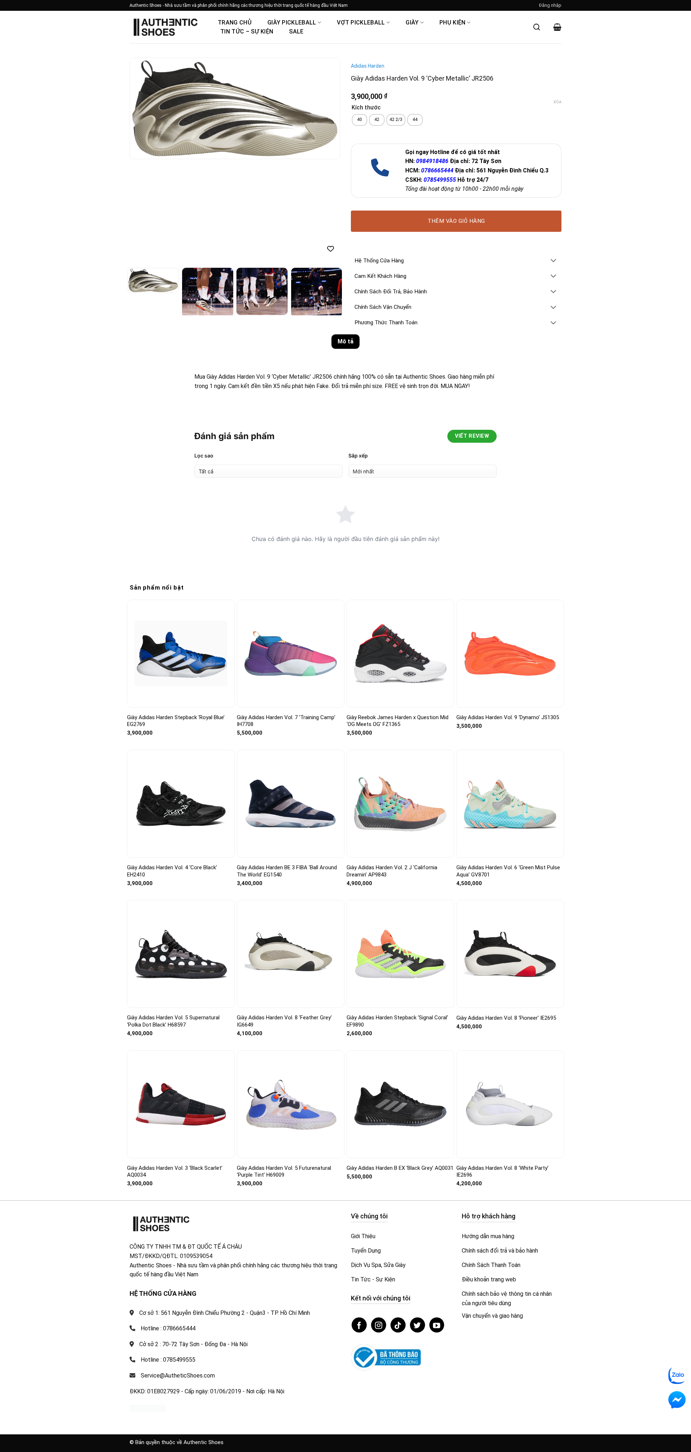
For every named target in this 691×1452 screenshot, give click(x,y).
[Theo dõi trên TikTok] (398, 1324)
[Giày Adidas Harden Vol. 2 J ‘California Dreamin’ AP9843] (400, 803)
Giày (412, 22)
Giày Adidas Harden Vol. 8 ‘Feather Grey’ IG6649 (284, 1021)
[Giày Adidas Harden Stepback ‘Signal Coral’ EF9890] (400, 954)
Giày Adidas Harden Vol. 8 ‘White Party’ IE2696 (502, 1171)
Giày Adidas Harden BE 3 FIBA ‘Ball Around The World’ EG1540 (287, 871)
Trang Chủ (235, 22)
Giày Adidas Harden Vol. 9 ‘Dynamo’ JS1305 (507, 717)
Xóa (557, 102)
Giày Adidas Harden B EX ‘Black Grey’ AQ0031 (400, 1168)
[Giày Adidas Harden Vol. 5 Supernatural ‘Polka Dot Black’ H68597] (181, 954)
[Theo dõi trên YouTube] (436, 1324)
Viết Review (472, 436)
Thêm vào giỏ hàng (456, 221)
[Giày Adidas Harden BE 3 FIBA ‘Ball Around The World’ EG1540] (290, 804)
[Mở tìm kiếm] (536, 27)
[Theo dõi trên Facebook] (359, 1324)
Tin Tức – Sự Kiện (246, 31)
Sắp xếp (358, 455)
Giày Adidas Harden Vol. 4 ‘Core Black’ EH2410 (172, 871)
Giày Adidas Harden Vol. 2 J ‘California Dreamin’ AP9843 (392, 871)
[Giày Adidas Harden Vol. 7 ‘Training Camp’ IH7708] (290, 654)
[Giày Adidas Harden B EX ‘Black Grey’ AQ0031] (400, 1104)
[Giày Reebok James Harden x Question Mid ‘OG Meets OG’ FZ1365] (400, 653)
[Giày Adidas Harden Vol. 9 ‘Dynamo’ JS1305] (510, 653)
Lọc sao (203, 455)
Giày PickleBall (291, 22)
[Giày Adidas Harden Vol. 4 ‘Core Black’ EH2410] (181, 803)
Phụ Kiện (452, 22)
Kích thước (366, 108)
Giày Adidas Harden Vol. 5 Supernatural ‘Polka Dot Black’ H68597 (173, 1021)
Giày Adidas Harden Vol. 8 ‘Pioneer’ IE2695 (506, 1018)
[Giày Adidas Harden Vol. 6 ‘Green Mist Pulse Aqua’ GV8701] (510, 804)
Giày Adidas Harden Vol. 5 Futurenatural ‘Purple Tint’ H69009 (284, 1171)
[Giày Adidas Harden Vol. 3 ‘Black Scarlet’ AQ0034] (181, 1104)
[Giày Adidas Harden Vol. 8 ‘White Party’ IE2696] (510, 1104)
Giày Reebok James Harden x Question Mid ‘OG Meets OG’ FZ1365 (397, 721)
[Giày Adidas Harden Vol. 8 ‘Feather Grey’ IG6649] (290, 954)
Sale (296, 31)
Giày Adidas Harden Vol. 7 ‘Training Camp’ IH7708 (286, 721)
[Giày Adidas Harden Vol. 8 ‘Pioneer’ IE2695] (510, 953)
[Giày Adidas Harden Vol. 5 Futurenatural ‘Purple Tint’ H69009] (290, 1104)
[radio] (359, 119)
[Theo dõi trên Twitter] (417, 1324)
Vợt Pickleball (361, 22)
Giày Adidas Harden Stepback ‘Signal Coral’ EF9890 (397, 1021)
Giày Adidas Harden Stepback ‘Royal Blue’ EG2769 (176, 721)
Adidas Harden (367, 66)
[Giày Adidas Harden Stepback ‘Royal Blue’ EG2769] (181, 653)
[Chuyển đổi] (553, 261)
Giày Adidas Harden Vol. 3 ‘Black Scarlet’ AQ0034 (174, 1171)
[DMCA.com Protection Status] (148, 1407)
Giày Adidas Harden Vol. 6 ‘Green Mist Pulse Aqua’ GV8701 (508, 871)
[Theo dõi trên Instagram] (378, 1324)
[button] (550, 5)
